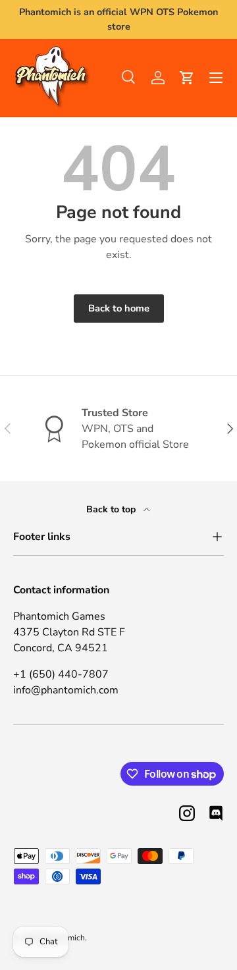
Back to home (118, 308)
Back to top (112, 509)
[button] (186, 77)
